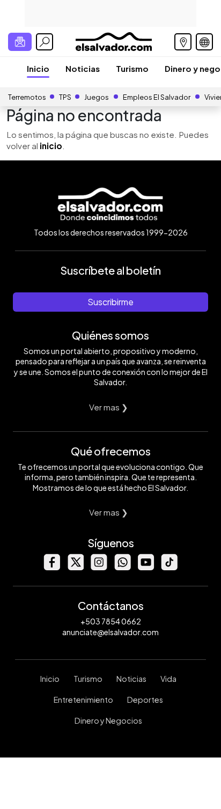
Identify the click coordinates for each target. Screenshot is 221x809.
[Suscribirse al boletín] (20, 42)
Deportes (145, 699)
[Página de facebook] (51, 567)
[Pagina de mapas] (182, 41)
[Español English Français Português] (204, 41)
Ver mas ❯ (108, 407)
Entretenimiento (83, 699)
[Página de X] (75, 567)
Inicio (38, 68)
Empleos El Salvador (156, 97)
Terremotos (27, 97)
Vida (168, 678)
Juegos (96, 97)
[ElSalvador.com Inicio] (113, 40)
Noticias (82, 68)
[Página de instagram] (98, 567)
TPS (65, 97)
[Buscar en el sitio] (44, 41)
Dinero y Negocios (108, 720)
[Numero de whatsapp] (122, 567)
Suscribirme (110, 301)
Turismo (132, 68)
